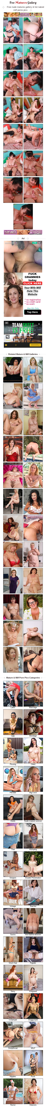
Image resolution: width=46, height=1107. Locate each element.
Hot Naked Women (33, 934)
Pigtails (33, 963)
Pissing (13, 764)
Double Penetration (33, 878)
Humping (33, 849)
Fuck (33, 1076)
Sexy (13, 991)
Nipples (13, 1076)
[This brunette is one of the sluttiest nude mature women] (33, 501)
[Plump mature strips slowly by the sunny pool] (33, 449)
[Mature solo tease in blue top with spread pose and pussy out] (33, 370)
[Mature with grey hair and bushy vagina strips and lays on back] (13, 475)
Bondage (33, 736)
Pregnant (33, 991)
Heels (12, 821)
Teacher (33, 906)
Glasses (33, 1105)
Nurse (12, 1105)
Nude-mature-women (33, 821)
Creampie (13, 1020)
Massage (33, 707)
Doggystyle (33, 1020)
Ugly (13, 736)
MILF (33, 1048)
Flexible (13, 792)
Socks (13, 934)
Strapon (13, 878)
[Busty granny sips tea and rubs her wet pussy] (13, 554)
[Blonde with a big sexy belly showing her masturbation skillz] (33, 554)
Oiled (33, 764)
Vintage (13, 906)
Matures (22, 2)
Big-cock (33, 792)
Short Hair (13, 963)
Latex (13, 707)
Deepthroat (13, 1048)
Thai (13, 849)
